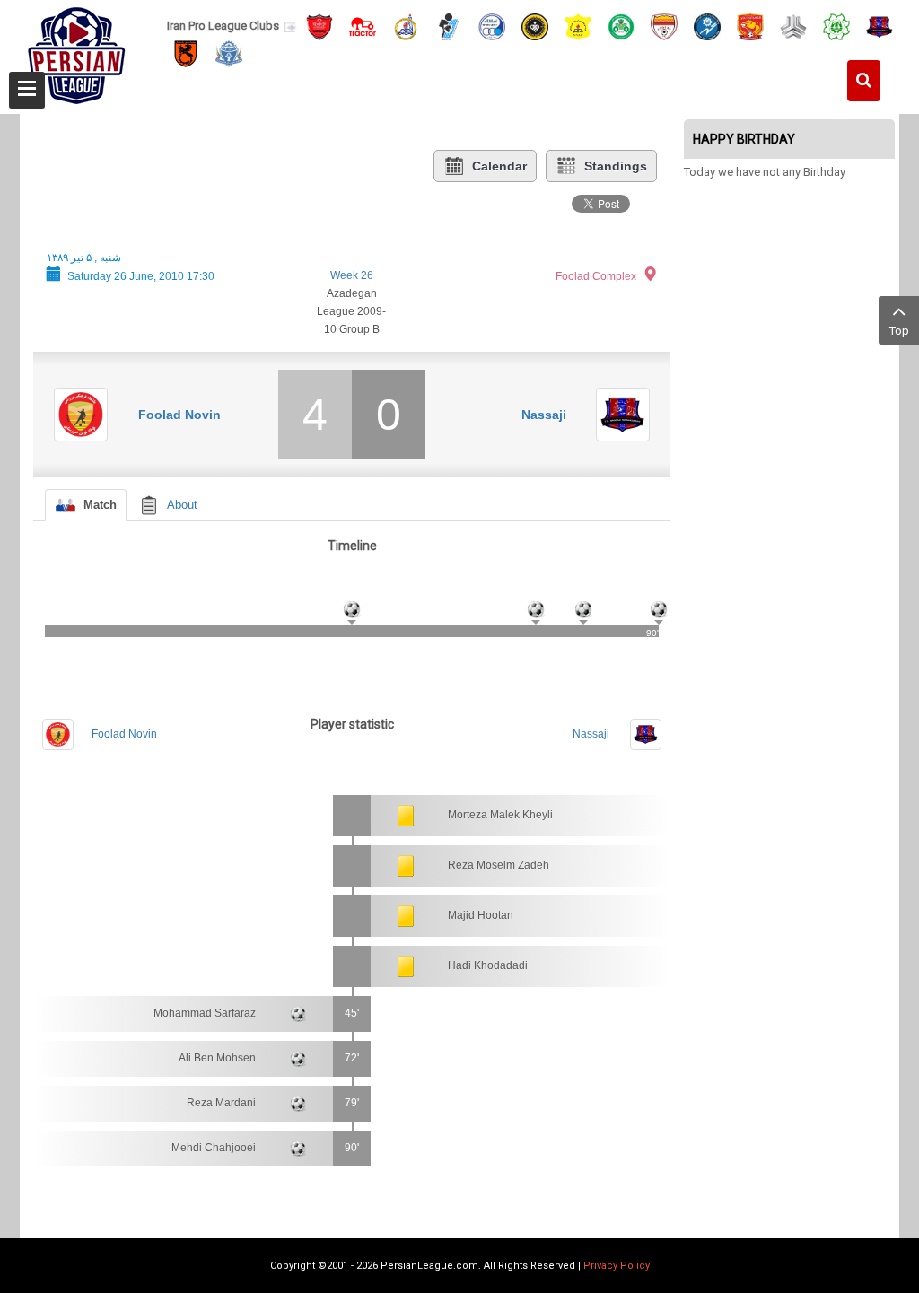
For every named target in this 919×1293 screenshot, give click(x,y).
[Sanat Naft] (578, 25)
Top (899, 330)
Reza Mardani (221, 1102)
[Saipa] (793, 26)
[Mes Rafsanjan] (185, 53)
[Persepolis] (319, 25)
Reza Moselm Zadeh (498, 865)
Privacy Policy (616, 1265)
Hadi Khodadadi (488, 965)
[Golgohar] (707, 25)
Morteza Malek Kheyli (500, 814)
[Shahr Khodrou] (750, 25)
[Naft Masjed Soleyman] (405, 25)
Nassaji (543, 414)
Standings (615, 166)
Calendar (499, 166)
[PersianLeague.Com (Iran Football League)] (76, 51)
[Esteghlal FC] (491, 25)
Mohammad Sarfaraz (204, 1013)
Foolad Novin (179, 414)
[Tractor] (362, 25)
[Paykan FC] (448, 25)
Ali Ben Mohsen (217, 1058)
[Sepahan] (534, 25)
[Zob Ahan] (621, 25)
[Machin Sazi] (836, 25)
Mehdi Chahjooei (213, 1147)
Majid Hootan (480, 915)
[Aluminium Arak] (228, 53)
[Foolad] (664, 25)
